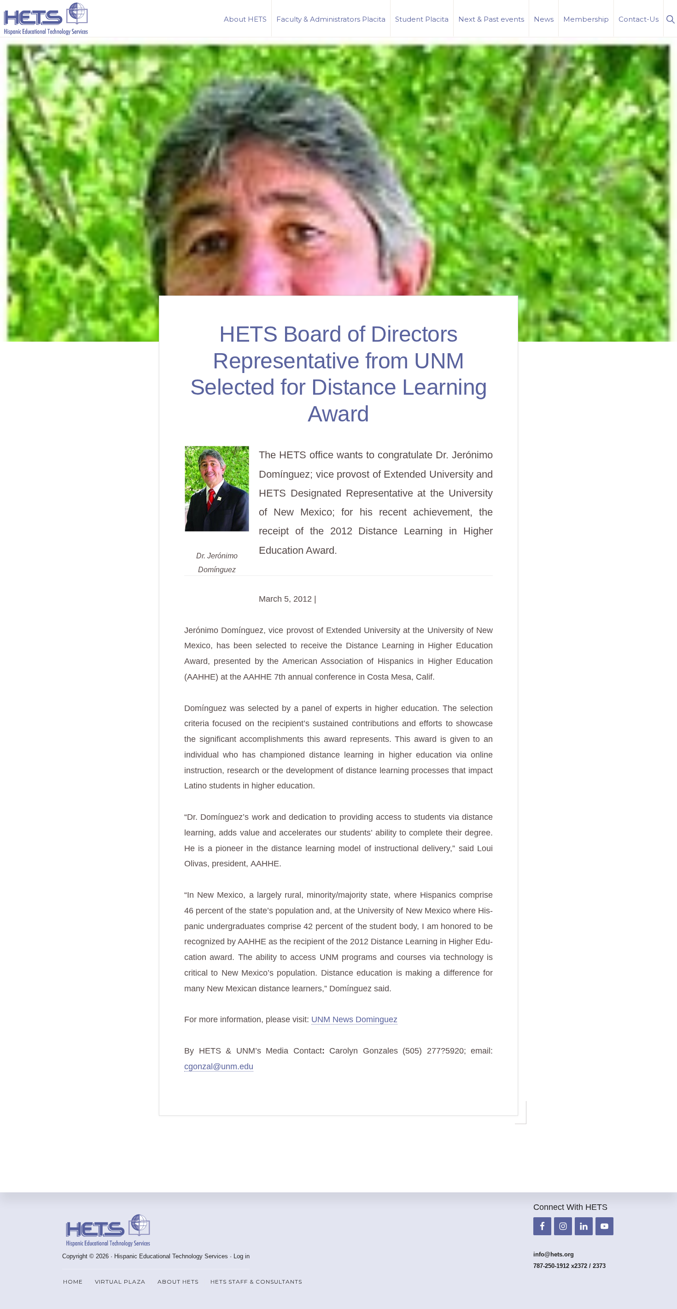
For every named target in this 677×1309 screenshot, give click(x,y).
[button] (670, 18)
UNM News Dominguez (354, 1019)
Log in (241, 1256)
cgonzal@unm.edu (218, 1066)
